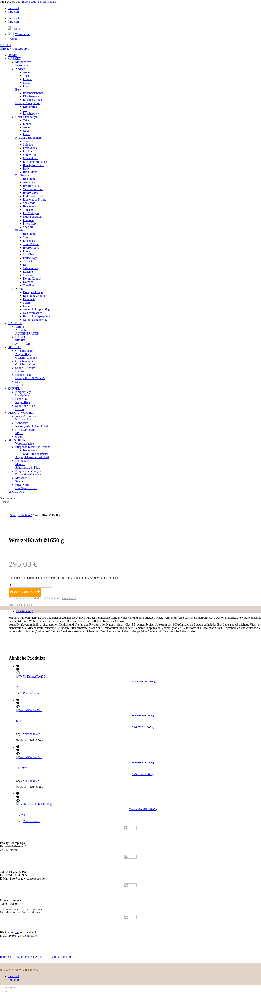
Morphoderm (23, 62)
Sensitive (28, 275)
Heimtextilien (23, 419)
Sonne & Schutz (25, 367)
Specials (28, 227)
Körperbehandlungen (28, 471)
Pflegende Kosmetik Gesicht (32, 447)
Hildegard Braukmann (28, 137)
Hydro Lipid (30, 192)
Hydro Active (31, 185)
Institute (27, 151)
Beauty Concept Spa (27, 103)
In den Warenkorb (25, 592)
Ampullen (29, 182)
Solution (28, 144)
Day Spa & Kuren (26, 488)
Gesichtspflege (24, 350)
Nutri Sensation (32, 216)
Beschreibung (24, 611)
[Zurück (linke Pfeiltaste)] (1, 991)
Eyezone (28, 282)
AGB (38, 956)
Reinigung (29, 178)
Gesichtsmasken (32, 312)
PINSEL (20, 340)
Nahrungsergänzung (35, 319)
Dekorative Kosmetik (28, 474)
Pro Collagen (31, 213)
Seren (26, 302)
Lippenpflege (23, 374)
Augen (27, 72)
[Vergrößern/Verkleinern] (1, 987)
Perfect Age (30, 258)
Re (24, 264)
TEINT (19, 326)
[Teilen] (9, 987)
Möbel (19, 433)
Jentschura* (25, 515)
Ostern (19, 436)
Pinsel (26, 86)
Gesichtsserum (24, 361)
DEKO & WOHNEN (21, 412)
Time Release (31, 244)
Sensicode (29, 203)
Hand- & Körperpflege (36, 316)
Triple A (28, 261)
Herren (19, 371)
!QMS (19, 288)
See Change (30, 254)
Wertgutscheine (24, 443)
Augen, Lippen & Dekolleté (32, 457)
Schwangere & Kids (27, 467)
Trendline (28, 285)
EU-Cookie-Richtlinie (58, 956)
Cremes (27, 306)
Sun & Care (30, 154)
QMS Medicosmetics (35, 453)
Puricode (28, 220)
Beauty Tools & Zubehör (30, 378)
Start (13, 515)
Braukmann (30, 450)
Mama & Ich (30, 158)
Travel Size (22, 385)
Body (26, 168)
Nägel (26, 82)
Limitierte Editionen (35, 161)
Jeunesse (28, 141)
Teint (26, 75)
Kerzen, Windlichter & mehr (32, 426)
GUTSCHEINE (17, 440)
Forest (26, 251)
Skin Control (30, 268)
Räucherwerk (31, 96)
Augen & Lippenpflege (37, 309)
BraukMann (30, 172)
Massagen (21, 477)
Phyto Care (29, 223)
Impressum (6, 956)
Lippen (27, 79)
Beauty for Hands (33, 165)
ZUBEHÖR (22, 343)
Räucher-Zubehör (33, 99)
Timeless (28, 209)
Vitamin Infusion (33, 189)
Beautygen (29, 206)
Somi (26, 237)
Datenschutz (24, 956)
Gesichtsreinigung (26, 357)
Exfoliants (29, 299)
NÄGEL (20, 337)
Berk (18, 89)
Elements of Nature (34, 199)
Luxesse (28, 271)
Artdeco (20, 68)
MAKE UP (15, 323)
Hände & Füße (24, 460)
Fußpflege (21, 398)
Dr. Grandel (22, 175)
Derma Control (32, 278)
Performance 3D (33, 196)
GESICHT (14, 347)
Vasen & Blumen (25, 416)
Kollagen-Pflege (33, 292)
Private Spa (22, 484)
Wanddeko (21, 422)
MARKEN (14, 58)
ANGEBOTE (16, 491)
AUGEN (20, 330)
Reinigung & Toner (34, 295)
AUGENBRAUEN (27, 333)
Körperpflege (31, 106)
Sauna (19, 481)
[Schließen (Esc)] (13, 987)
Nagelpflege (22, 402)
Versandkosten (24, 604)
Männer (20, 464)
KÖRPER (14, 388)
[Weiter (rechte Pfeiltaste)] (5, 991)
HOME (12, 55)
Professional (30, 148)
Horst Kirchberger (26, 117)
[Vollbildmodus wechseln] (5, 987)
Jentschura (21, 65)
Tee (25, 110)
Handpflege (22, 395)
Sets (17, 381)
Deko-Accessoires (26, 429)
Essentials (29, 240)
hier (17, 932)
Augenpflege (23, 354)
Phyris (19, 230)
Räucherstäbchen (33, 93)
